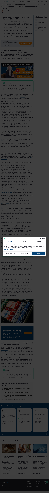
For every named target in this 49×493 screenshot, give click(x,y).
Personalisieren (24, 253)
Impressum (6, 249)
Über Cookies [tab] (39, 241)
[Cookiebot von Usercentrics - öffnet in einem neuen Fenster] (41, 238)
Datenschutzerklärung (12, 249)
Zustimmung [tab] (10, 241)
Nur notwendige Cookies (10, 253)
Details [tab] (24, 241)
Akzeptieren (39, 253)
